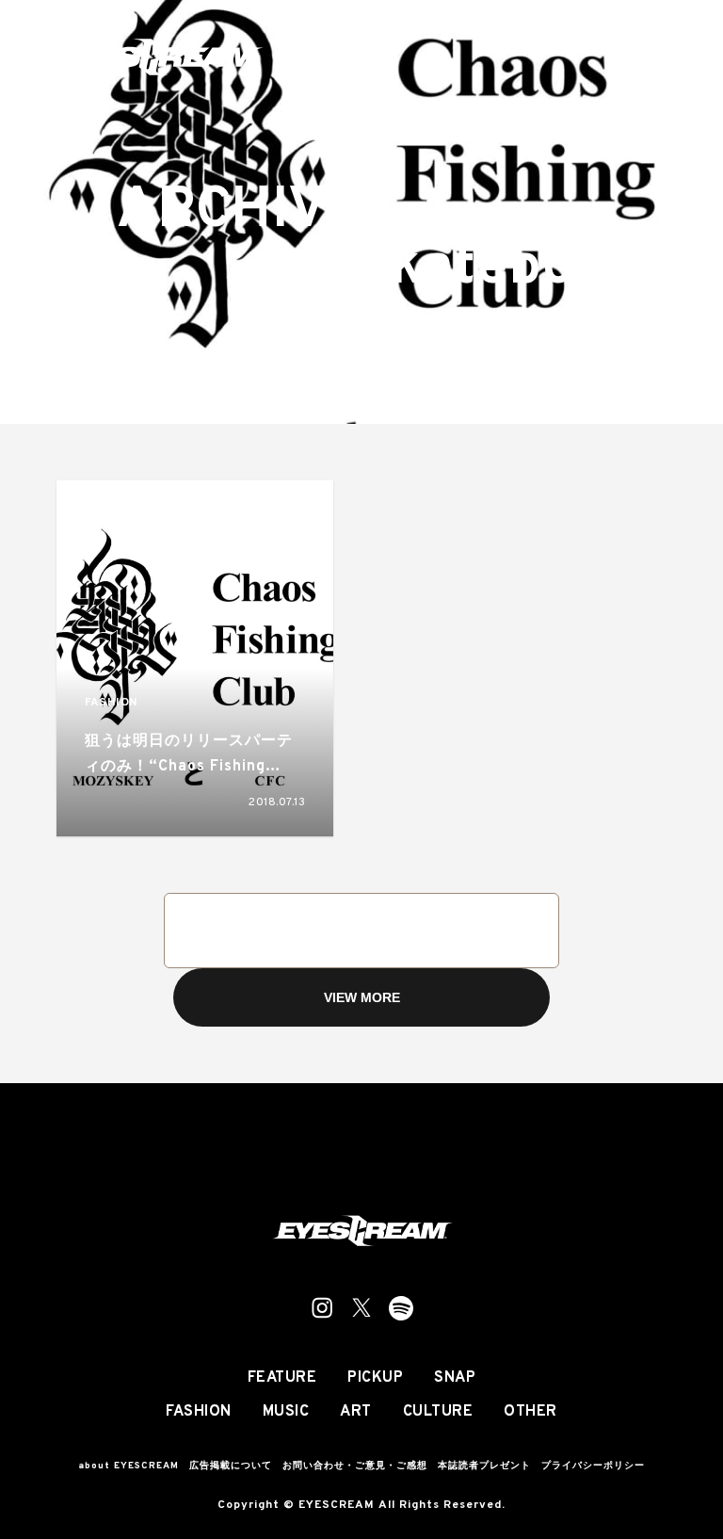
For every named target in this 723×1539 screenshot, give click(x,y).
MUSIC (286, 1411)
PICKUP (375, 1378)
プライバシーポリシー (593, 1466)
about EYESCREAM (128, 1466)
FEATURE (282, 1378)
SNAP (454, 1378)
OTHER (530, 1411)
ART (356, 1411)
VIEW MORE (362, 997)
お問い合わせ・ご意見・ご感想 (354, 1466)
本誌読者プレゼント (484, 1466)
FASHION (111, 703)
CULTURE (438, 1411)
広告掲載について (230, 1466)
